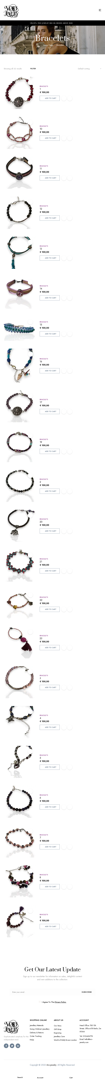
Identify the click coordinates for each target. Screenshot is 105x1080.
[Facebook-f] (6, 1045)
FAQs (32, 1039)
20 (41, 521)
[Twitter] (12, 1045)
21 (41, 561)
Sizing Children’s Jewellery (39, 1029)
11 (41, 168)
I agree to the (53, 1002)
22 (41, 600)
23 (41, 638)
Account (40, 1078)
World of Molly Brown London (65, 1040)
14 (41, 288)
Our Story (57, 1025)
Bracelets (44, 86)
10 (41, 129)
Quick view (30, 82)
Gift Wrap (57, 1029)
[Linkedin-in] (18, 1045)
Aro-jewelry (51, 1064)
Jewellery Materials (36, 1025)
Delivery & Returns (37, 1032)
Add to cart (50, 98)
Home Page (48, 45)
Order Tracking (35, 1036)
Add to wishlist (63, 98)
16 (41, 361)
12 (41, 208)
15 (41, 324)
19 (41, 442)
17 (41, 402)
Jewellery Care (59, 1036)
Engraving (57, 1033)
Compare (69, 98)
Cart (71, 1078)
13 (41, 248)
